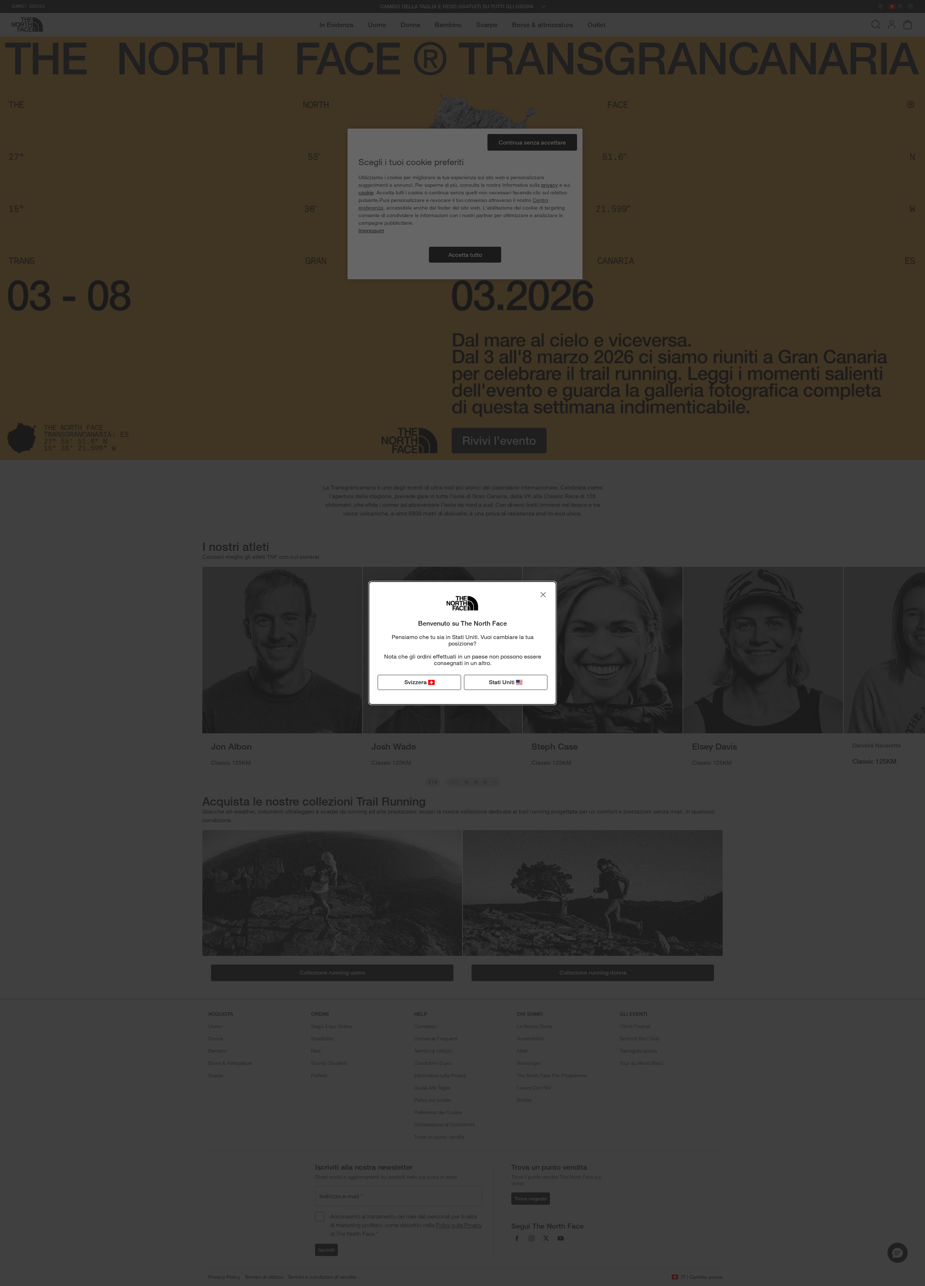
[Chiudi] (543, 594)
